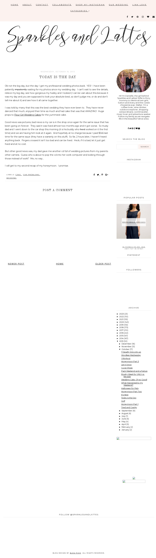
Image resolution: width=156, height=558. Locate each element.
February (126, 427)
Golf (123, 401)
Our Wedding (118, 5)
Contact (42, 5)
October (126, 349)
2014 (121, 338)
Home (14, 5)
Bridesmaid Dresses (133, 222)
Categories (79, 11)
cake (19, 175)
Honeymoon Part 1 (129, 404)
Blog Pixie (75, 553)
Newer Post (16, 263)
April (124, 424)
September (127, 411)
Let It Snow (126, 365)
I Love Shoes (127, 368)
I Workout (125, 358)
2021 (121, 319)
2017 (121, 330)
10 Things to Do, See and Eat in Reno (133, 248)
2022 (121, 316)
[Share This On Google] (107, 174)
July (124, 416)
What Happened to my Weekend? (132, 384)
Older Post (103, 263)
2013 (121, 341)
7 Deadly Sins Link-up (131, 352)
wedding (11, 178)
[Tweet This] (99, 174)
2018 (121, 327)
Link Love (139, 5)
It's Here (124, 395)
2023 (121, 314)
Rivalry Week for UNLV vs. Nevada (133, 375)
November (127, 346)
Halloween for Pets (129, 388)
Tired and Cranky (129, 407)
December (127, 344)
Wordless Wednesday (131, 355)
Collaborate (62, 5)
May (124, 421)
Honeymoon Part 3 (130, 361)
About (27, 5)
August (125, 413)
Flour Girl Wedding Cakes (27, 114)
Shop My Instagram (90, 5)
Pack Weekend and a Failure (134, 371)
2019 (121, 325)
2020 (122, 322)
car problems (31, 175)
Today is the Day (128, 398)
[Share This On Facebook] (94, 174)
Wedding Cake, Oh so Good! (134, 380)
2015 (121, 336)
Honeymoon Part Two (131, 391)
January (126, 430)
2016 (121, 333)
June (124, 419)
